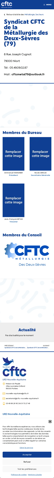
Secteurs (40, 14)
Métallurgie (30, 14)
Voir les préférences (27, 469)
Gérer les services (26, 448)
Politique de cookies (19, 475)
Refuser (27, 462)
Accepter (27, 454)
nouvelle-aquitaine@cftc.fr (17, 393)
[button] (50, 421)
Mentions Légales (35, 475)
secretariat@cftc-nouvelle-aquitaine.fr (22, 398)
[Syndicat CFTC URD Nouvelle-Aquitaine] (6, 4)
